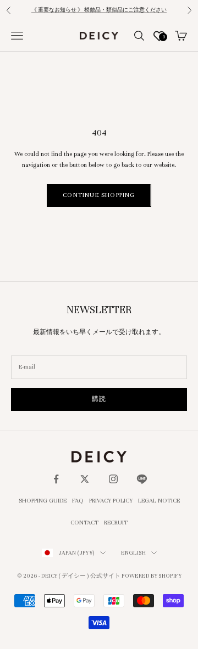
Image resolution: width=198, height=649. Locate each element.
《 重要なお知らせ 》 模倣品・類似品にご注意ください (99, 10)
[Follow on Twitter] (84, 478)
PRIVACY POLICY (111, 500)
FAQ (78, 500)
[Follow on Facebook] (56, 478)
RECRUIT (116, 522)
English (133, 552)
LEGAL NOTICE (159, 500)
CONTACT (84, 522)
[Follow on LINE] (141, 478)
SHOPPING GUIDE (43, 500)
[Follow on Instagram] (113, 478)
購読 (99, 399)
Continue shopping (99, 195)
